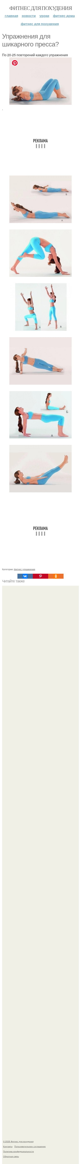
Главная (11, 15)
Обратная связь (11, 1156)
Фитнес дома (64, 15)
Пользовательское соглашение (30, 1146)
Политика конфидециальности (18, 1151)
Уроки (44, 15)
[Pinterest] (40, 576)
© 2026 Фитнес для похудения (18, 1141)
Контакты (7, 1146)
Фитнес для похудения (40, 7)
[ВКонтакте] (25, 576)
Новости (29, 15)
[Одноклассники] (56, 576)
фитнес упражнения (24, 569)
